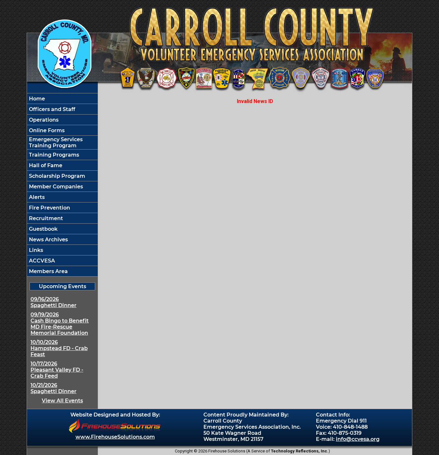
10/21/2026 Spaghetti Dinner (53, 388)
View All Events (62, 401)
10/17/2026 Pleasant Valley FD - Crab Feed (57, 370)
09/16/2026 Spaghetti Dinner (53, 302)
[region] (62, 184)
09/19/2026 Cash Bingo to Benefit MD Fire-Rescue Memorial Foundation (60, 324)
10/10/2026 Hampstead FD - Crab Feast (59, 348)
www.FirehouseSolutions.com (115, 437)
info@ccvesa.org (358, 439)
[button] (62, 119)
